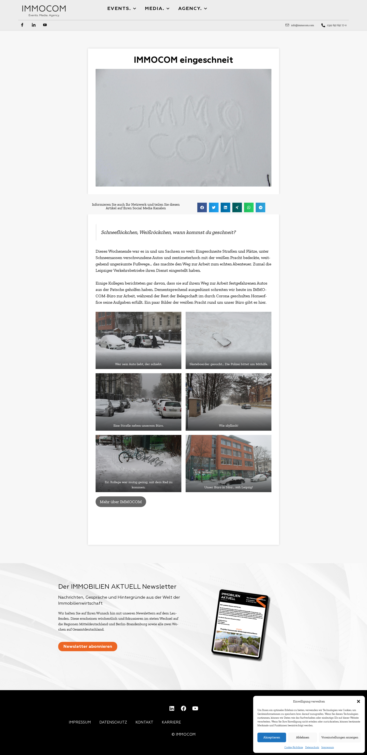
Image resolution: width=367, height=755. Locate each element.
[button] (358, 701)
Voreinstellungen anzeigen (339, 737)
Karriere (171, 722)
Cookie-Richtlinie (293, 747)
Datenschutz (312, 747)
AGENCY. (190, 8)
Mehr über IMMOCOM (121, 501)
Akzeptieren (271, 737)
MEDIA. (154, 8)
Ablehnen (302, 737)
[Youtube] (195, 708)
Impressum (327, 747)
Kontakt (144, 722)
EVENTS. (119, 8)
